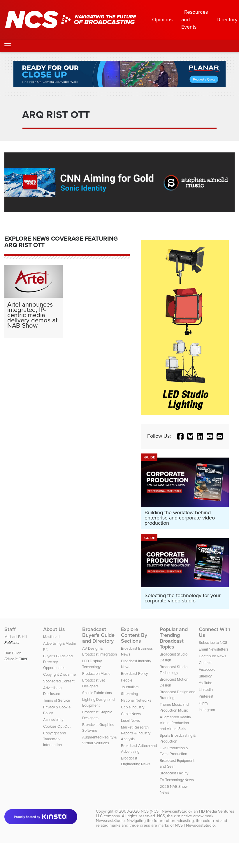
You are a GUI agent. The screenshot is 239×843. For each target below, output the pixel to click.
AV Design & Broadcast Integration (99, 651)
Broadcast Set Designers (93, 683)
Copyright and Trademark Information (54, 739)
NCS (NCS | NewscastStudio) (166, 811)
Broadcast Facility (174, 773)
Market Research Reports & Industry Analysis (135, 733)
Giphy (203, 703)
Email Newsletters (213, 649)
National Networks (136, 700)
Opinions (162, 19)
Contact (205, 662)
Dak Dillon (12, 653)
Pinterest (206, 696)
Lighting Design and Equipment (98, 702)
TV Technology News (177, 780)
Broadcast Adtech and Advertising (139, 748)
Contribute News (212, 656)
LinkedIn (206, 689)
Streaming (129, 693)
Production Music (96, 673)
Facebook (207, 669)
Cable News (131, 714)
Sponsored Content (59, 681)
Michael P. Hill (15, 636)
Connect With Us (214, 632)
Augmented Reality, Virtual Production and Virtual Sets (175, 722)
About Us (54, 629)
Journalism (130, 687)
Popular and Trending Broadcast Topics (174, 638)
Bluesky (205, 676)
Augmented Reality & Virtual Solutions (99, 740)
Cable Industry (132, 707)
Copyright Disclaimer (60, 674)
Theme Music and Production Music (174, 707)
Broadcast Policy (134, 673)
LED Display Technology (92, 664)
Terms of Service (56, 700)
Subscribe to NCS (213, 642)
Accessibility (53, 719)
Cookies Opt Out (57, 726)
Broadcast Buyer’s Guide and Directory (98, 635)
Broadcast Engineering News (135, 761)
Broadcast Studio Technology (173, 669)
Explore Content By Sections (134, 635)
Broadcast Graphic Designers (97, 715)
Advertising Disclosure (52, 690)
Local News (130, 720)
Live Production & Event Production (174, 751)
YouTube (205, 683)
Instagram (207, 709)
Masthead (51, 636)
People (126, 680)
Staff (10, 629)
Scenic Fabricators (97, 693)
